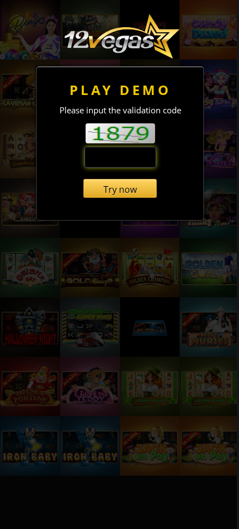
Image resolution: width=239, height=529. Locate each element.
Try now (120, 189)
